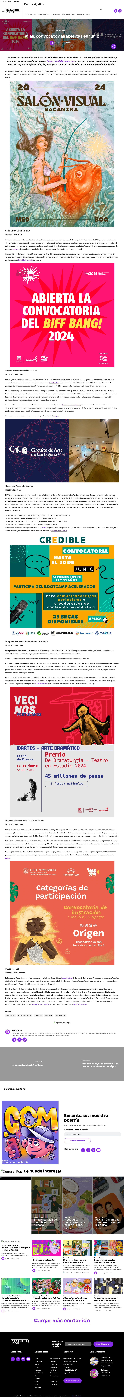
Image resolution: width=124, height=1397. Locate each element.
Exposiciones (10, 1015)
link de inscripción (41, 684)
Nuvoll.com (77, 1396)
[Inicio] (11, 11)
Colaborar (53, 1364)
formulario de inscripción (71, 405)
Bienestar (55, 14)
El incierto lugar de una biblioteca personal (45, 1222)
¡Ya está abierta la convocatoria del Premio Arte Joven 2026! (14, 1299)
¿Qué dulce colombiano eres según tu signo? (75, 1222)
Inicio (36, 1358)
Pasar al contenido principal (10, 1)
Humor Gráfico (82, 14)
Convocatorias (68, 14)
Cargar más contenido (62, 1321)
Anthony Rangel (98, 1310)
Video (37, 1381)
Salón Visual (39, 1373)
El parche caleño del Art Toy (46, 1298)
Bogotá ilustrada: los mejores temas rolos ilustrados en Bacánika (105, 1261)
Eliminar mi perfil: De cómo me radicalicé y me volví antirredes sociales (15, 1166)
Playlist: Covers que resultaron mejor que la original (108, 1222)
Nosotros (53, 1361)
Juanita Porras (76, 1272)
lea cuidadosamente (25, 260)
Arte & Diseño (42, 14)
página (56, 416)
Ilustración (38, 1015)
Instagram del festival (59, 531)
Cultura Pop (29, 14)
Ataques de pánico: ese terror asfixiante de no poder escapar (106, 1299)
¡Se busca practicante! (43, 1260)
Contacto (53, 1373)
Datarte (43, 528)
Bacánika (57, 43)
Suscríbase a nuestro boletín (76, 1130)
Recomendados (60, 1015)
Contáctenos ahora (72, 1381)
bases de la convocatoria (40, 1004)
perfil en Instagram (80, 1004)
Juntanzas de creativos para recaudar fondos (15, 1248)
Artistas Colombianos (24, 1015)
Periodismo (48, 1015)
